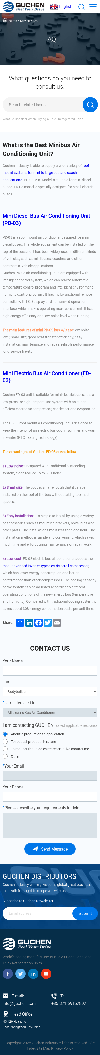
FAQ (35, 21)
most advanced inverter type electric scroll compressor (45, 566)
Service (25, 21)
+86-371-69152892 (68, 1003)
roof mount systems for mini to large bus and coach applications (46, 172)
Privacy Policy (62, 1048)
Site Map (43, 1048)
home (13, 21)
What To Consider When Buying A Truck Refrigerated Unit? (43, 119)
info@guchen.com (19, 1003)
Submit (85, 913)
